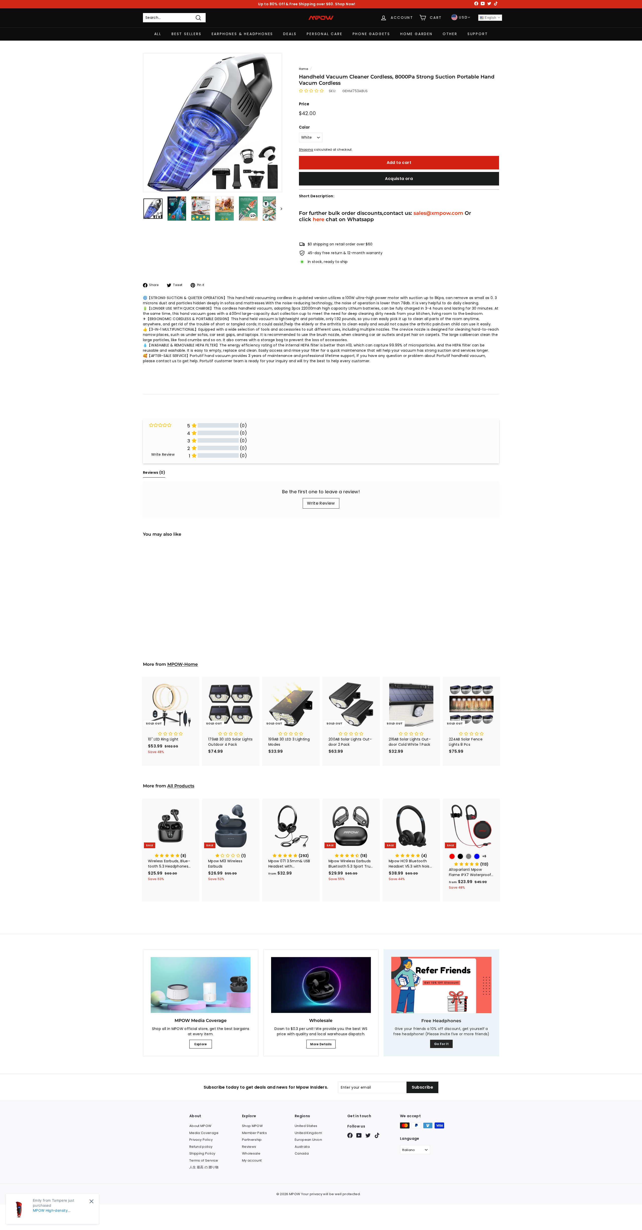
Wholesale (251, 1153)
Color (304, 127)
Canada (302, 1153)
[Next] (279, 209)
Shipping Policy (202, 1153)
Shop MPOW (252, 1125)
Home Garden (416, 33)
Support (477, 33)
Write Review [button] (163, 454)
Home (303, 69)
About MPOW (200, 1125)
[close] (91, 1201)
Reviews (249, 1146)
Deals (290, 33)
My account (252, 1160)
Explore (200, 1044)
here (318, 219)
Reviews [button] (154, 472)
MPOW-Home (182, 664)
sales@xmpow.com (438, 213)
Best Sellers (187, 33)
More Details (321, 1044)
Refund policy (201, 1146)
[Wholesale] (321, 985)
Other (450, 33)
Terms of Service (203, 1160)
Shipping (306, 150)
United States (306, 1125)
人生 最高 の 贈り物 (204, 1167)
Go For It (441, 1044)
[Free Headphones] (441, 985)
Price (304, 104)
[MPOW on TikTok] (377, 1135)
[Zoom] (212, 122)
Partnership (252, 1139)
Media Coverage (203, 1132)
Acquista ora (399, 178)
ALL (158, 33)
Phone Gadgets (371, 33)
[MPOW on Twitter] (368, 1135)
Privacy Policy (201, 1139)
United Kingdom (308, 1132)
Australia (302, 1146)
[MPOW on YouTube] (359, 1135)
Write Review (321, 503)
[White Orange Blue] (170, 605)
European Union (308, 1139)
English (490, 18)
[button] (311, 90)
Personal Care (324, 33)
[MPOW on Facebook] (350, 1135)
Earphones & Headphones (242, 33)
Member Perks (254, 1132)
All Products (180, 785)
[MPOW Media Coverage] (201, 985)
